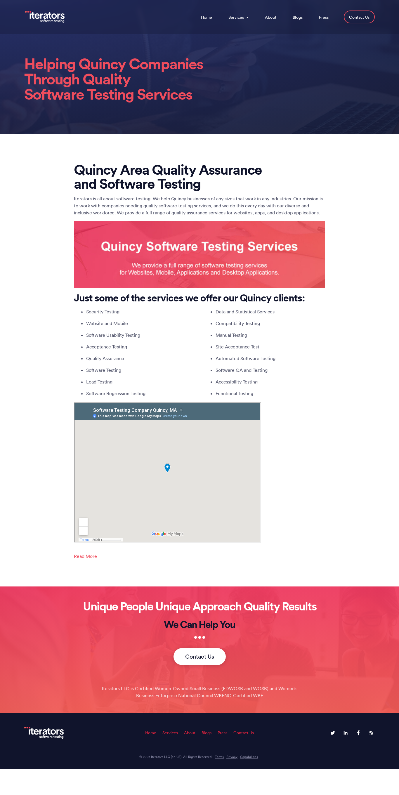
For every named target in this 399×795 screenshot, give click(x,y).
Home (206, 17)
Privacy (231, 756)
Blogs (298, 17)
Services (170, 732)
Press (324, 17)
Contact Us (359, 17)
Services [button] (236, 17)
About (270, 17)
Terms (219, 756)
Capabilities (249, 756)
